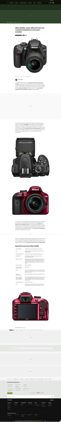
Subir (51, 400)
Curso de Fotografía (18, 388)
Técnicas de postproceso (17, 387)
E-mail (26, 35)
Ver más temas (10, 393)
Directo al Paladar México (30, 415)
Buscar (52, 397)
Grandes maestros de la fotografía (11, 391)
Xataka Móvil (9, 405)
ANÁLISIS (16, 2)
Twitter (23, 35)
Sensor (21, 22)
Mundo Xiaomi (9, 409)
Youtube (53, 2)
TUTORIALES (30, 2)
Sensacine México (23, 414)
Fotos (18, 22)
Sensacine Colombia (22, 416)
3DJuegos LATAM (16, 414)
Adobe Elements (17, 390)
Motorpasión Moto (37, 405)
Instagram (51, 2)
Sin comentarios (19, 35)
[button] (21, 79)
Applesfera (9, 406)
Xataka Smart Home (9, 408)
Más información (37, 421)
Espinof (22, 405)
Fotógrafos (24, 384)
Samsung (15, 22)
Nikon (24, 327)
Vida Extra (15, 405)
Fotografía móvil (10, 386)
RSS (41, 392)
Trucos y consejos (17, 384)
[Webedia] (52, 0)
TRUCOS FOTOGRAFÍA (23, 2)
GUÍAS (34, 2)
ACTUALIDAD (12, 2)
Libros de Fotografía (10, 388)
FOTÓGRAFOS (39, 2)
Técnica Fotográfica (26, 388)
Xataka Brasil (9, 415)
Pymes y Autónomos (49, 405)
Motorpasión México (36, 415)
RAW (24, 390)
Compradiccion (44, 406)
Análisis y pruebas (10, 384)
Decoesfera (43, 405)
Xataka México (9, 414)
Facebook (48, 2)
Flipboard (50, 2)
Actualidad (24, 386)
